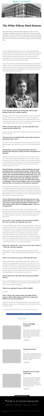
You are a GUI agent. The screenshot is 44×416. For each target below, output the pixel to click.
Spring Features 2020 (26, 22)
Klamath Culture (17, 22)
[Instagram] (22, 407)
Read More (26, 362)
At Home (25, 369)
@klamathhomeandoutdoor (21, 396)
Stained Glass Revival (29, 349)
